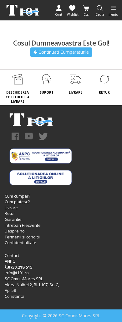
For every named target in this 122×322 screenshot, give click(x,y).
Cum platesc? (17, 202)
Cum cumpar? (17, 196)
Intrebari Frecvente (23, 225)
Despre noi (15, 231)
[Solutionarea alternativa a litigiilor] (40, 155)
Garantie (13, 219)
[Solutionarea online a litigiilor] (40, 177)
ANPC (10, 261)
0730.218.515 (20, 267)
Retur (10, 213)
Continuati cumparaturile (63, 52)
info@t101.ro (17, 273)
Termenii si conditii (22, 237)
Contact (12, 255)
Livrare (11, 207)
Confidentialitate (20, 242)
